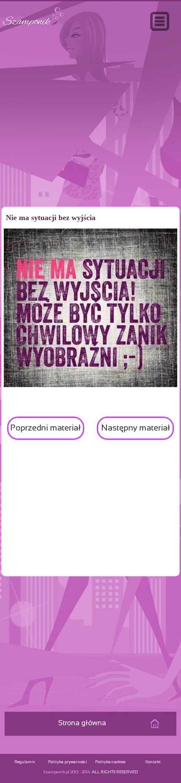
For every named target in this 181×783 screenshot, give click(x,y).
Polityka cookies (110, 762)
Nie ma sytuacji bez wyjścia (51, 217)
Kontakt (153, 762)
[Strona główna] (33, 27)
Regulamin (24, 762)
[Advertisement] (90, 137)
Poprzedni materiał (45, 428)
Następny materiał (135, 428)
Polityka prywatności (67, 762)
